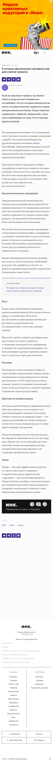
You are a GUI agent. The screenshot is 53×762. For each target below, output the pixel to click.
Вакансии (39, 684)
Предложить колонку (39, 688)
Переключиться (13, 714)
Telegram (40, 740)
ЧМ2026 (13, 688)
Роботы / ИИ (13, 684)
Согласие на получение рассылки (16, 662)
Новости (6, 65)
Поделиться (13, 721)
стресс (20, 525)
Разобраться (13, 706)
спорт (11, 525)
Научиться (13, 725)
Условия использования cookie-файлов (18, 658)
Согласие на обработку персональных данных (21, 651)
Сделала (13, 680)
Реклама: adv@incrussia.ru (26, 632)
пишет (36, 143)
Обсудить (13, 677)
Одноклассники (15, 740)
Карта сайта (7, 643)
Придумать (13, 703)
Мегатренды (13, 699)
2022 (4, 525)
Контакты (39, 677)
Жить (13, 717)
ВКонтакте (15, 734)
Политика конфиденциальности (15, 655)
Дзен (40, 734)
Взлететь (13, 710)
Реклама (39, 680)
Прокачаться (13, 692)
